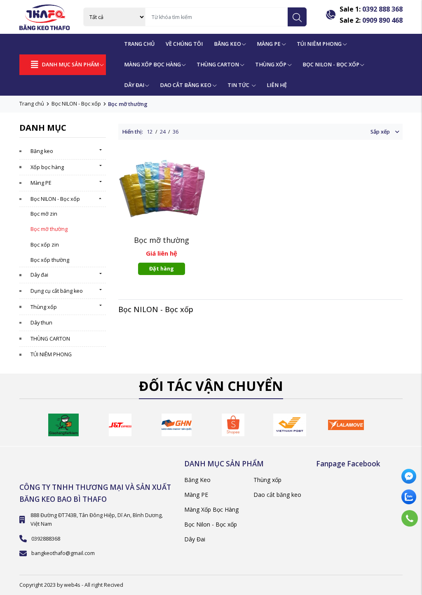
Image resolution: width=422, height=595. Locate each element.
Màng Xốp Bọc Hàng (152, 64)
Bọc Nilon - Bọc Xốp (330, 64)
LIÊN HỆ (277, 85)
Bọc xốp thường (49, 259)
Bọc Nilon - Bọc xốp (210, 524)
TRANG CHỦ (139, 43)
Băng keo (41, 151)
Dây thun (41, 322)
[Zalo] (409, 497)
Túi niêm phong (319, 43)
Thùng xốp (270, 64)
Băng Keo (227, 43)
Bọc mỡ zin (43, 213)
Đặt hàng (161, 268)
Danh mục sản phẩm (70, 64)
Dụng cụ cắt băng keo (56, 290)
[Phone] (409, 518)
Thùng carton (218, 64)
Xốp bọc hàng (47, 167)
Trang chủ (31, 103)
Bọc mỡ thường (49, 229)
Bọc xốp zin (44, 244)
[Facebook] (409, 477)
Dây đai (39, 274)
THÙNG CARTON (50, 338)
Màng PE (269, 43)
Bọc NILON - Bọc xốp (76, 103)
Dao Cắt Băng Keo (185, 85)
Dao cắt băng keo (277, 495)
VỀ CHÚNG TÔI (184, 43)
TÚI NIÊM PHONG (51, 354)
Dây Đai (134, 85)
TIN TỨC (239, 85)
